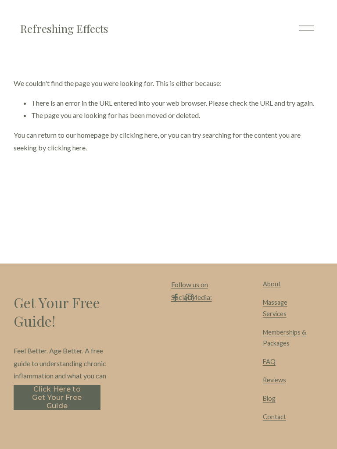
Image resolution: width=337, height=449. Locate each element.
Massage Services (275, 308)
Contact (274, 416)
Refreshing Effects (64, 28)
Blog (269, 398)
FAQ (269, 361)
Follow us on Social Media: (191, 290)
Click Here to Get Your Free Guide (57, 397)
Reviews (274, 380)
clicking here (138, 135)
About (272, 284)
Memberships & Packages (284, 337)
